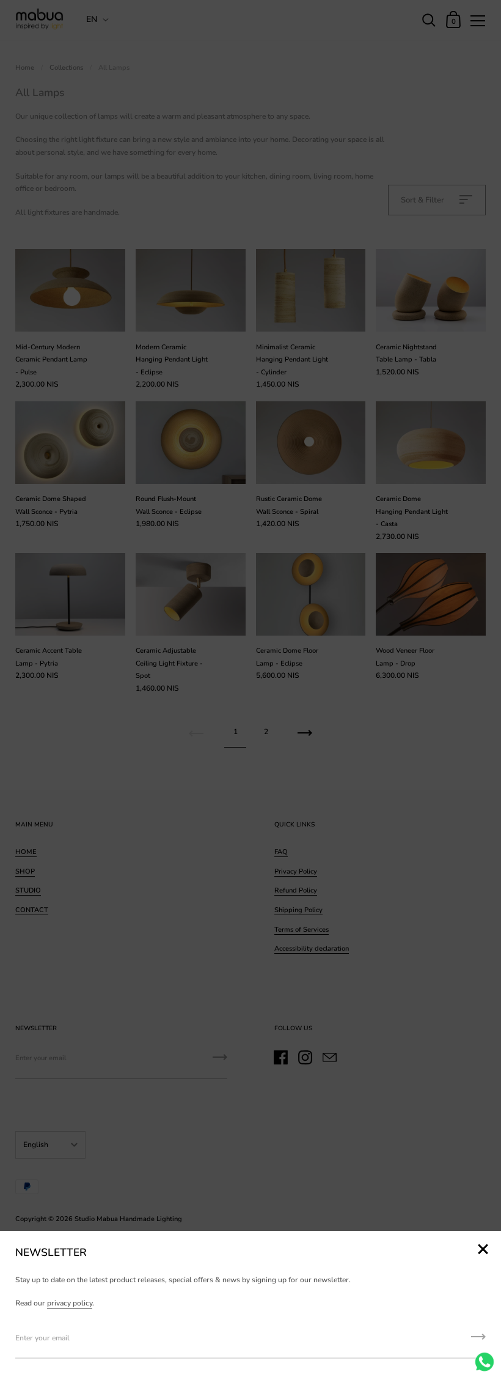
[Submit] (478, 1341)
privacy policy (69, 1303)
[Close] (482, 1250)
